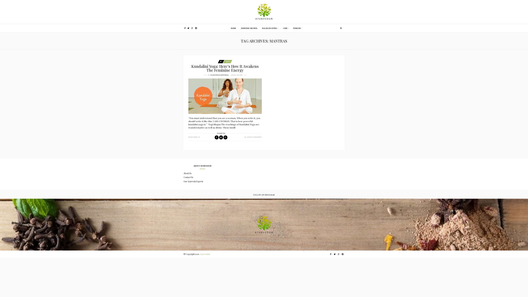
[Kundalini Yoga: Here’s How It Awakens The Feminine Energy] (225, 96)
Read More (193, 137)
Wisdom (297, 28)
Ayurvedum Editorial (219, 75)
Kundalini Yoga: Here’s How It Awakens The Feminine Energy (225, 68)
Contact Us (188, 177)
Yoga (228, 62)
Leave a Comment (254, 137)
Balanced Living (269, 28)
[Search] (341, 28)
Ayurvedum (205, 254)
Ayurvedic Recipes (249, 28)
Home (233, 28)
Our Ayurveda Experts (193, 181)
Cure (285, 28)
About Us (188, 173)
